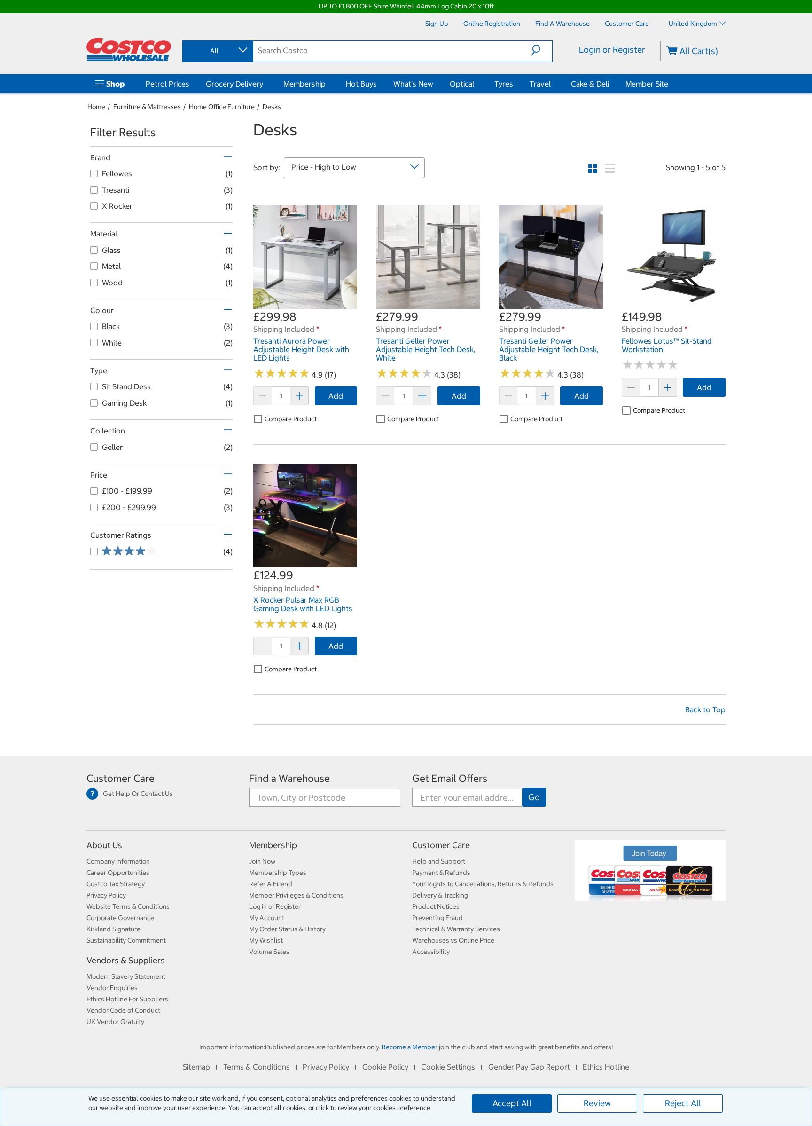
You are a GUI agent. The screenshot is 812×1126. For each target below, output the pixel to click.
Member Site (646, 83)
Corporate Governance (120, 917)
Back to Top (705, 709)
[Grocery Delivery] (265, 83)
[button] (541, 50)
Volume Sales (269, 951)
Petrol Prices (167, 83)
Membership (304, 83)
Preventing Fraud (437, 917)
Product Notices (436, 906)
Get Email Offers (449, 778)
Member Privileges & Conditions (296, 895)
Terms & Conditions (256, 1066)
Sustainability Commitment (126, 940)
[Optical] (476, 83)
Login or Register (612, 49)
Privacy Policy (106, 895)
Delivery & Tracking (440, 895)
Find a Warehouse (289, 778)
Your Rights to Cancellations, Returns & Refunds (483, 884)
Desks (272, 106)
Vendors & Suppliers (125, 960)
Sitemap (196, 1066)
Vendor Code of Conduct (123, 1010)
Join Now (262, 861)
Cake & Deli (590, 83)
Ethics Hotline (606, 1066)
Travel (540, 83)
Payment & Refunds (441, 872)
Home (96, 106)
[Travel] (552, 83)
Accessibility (431, 951)
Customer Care (120, 778)
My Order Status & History (287, 929)
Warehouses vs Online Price (453, 940)
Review (597, 1103)
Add (335, 396)
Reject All (683, 1103)
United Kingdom (693, 23)
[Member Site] (670, 83)
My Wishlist (266, 940)
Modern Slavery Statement (125, 976)
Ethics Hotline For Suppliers (127, 999)
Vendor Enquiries (112, 988)
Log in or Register (275, 906)
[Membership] (327, 83)
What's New (413, 83)
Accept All (511, 1103)
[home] (128, 49)
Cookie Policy (385, 1066)
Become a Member (409, 1047)
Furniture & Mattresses (147, 106)
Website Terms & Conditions (128, 906)
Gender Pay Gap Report (529, 1066)
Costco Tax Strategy (115, 884)
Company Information (118, 861)
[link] (305, 303)
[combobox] (217, 51)
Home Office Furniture (222, 106)
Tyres (503, 83)
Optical (462, 83)
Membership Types (277, 872)
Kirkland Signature (113, 929)
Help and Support (438, 861)
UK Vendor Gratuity (115, 1021)
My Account (266, 917)
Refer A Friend (270, 884)
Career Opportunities (117, 872)
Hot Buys (361, 83)
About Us (104, 845)
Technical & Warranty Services (456, 929)
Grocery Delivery (234, 83)
